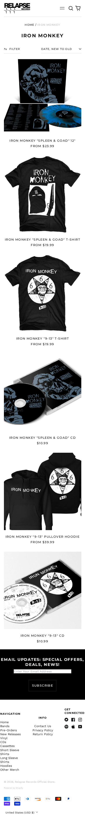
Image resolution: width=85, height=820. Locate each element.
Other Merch (9, 769)
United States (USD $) (20, 812)
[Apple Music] (73, 727)
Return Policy (43, 734)
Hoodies (6, 765)
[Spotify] (66, 727)
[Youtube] (80, 727)
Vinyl (3, 738)
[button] (71, 8)
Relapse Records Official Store (34, 781)
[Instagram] (80, 720)
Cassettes (7, 746)
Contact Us (42, 726)
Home (29, 24)
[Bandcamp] (66, 720)
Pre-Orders (8, 730)
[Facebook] (73, 720)
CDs (3, 742)
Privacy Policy (42, 730)
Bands (4, 726)
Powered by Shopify (13, 788)
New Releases (10, 734)
